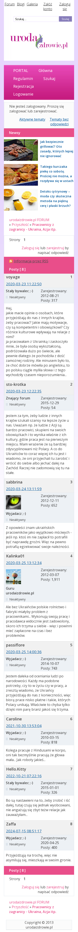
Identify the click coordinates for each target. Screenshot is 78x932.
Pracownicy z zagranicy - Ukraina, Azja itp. (32, 227)
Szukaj (49, 78)
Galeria (32, 4)
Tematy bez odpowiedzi (59, 121)
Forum (10, 4)
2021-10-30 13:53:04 (24, 725)
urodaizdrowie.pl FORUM (29, 219)
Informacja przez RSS (31, 261)
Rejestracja (23, 86)
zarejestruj (55, 248)
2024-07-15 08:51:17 (24, 830)
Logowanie (23, 94)
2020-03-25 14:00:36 (24, 651)
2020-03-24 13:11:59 (24, 488)
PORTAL (20, 70)
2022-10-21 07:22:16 (24, 775)
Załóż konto (47, 6)
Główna (45, 70)
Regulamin (23, 78)
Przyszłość (20, 224)
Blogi (20, 4)
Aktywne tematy (32, 119)
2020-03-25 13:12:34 (24, 562)
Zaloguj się (64, 6)
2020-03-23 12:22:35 (24, 391)
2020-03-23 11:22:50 (24, 283)
